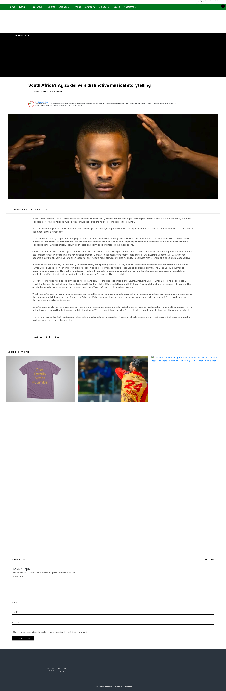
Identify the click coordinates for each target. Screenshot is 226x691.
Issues (116, 6)
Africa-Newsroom (85, 6)
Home (12, 6)
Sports (51, 6)
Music (45, 337)
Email (15, 612)
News (22, 6)
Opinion (56, 337)
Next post (209, 559)
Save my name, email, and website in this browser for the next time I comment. (50, 632)
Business (64, 6)
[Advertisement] (113, 57)
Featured (37, 6)
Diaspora (104, 6)
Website (15, 622)
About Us (129, 6)
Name (15, 602)
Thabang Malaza (43, 102)
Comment (17, 577)
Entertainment (37, 337)
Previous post (18, 559)
